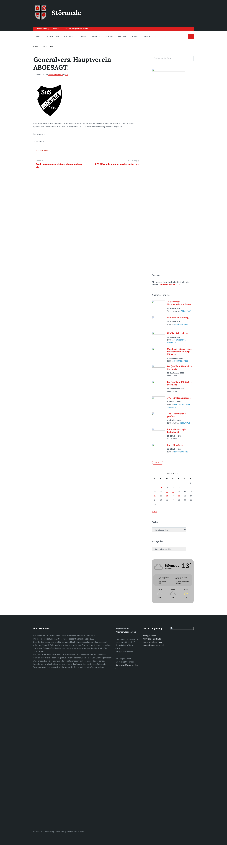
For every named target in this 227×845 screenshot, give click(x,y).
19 (167, 496)
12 (167, 491)
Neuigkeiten (48, 46)
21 (179, 496)
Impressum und (122, 628)
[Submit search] (190, 58)
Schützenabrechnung (178, 317)
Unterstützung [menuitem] (43, 28)
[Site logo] (40, 19)
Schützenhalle (181, 324)
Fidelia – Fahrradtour (177, 333)
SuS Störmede (42, 150)
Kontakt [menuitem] (56, 28)
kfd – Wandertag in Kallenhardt (176, 430)
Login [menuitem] (147, 36)
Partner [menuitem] (122, 36)
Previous (40, 161)
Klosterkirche (181, 452)
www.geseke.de (149, 635)
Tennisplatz (186, 311)
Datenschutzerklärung (125, 631)
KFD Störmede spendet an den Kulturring (117, 164)
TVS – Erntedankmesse (179, 397)
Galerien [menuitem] (96, 36)
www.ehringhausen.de (152, 642)
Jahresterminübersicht (169, 284)
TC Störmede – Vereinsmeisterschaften (179, 303)
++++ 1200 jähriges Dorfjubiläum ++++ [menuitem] (77, 28)
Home (35, 46)
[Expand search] (191, 36)
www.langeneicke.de (152, 638)
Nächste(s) (133, 161)
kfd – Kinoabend (175, 445)
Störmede (66, 13)
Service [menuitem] (135, 36)
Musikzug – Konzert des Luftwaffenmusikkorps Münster (179, 351)
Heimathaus (185, 423)
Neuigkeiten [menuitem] (53, 36)
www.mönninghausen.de (154, 645)
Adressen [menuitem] (68, 36)
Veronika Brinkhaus (55, 74)
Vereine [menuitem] (109, 36)
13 (173, 491)
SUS (66, 74)
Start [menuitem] (39, 36)
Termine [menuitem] (82, 36)
